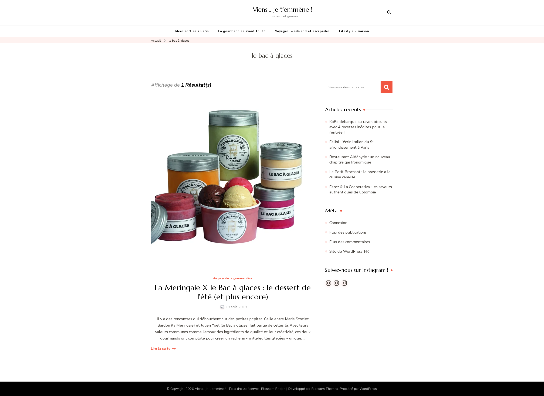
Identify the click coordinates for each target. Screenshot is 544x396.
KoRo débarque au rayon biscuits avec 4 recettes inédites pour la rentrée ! (358, 127)
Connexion (338, 222)
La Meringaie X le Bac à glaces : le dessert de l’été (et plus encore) (233, 292)
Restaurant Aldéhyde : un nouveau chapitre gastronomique (359, 159)
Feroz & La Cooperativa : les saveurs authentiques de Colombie (360, 189)
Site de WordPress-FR (349, 251)
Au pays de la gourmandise (232, 278)
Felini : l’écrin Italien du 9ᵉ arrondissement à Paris (351, 144)
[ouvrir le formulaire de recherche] (389, 12)
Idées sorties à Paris (192, 31)
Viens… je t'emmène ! (282, 9)
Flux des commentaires (349, 241)
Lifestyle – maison (354, 31)
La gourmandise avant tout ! (241, 31)
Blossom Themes (324, 388)
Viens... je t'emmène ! (211, 388)
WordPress (368, 388)
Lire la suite (160, 348)
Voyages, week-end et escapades (302, 31)
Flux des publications (348, 232)
